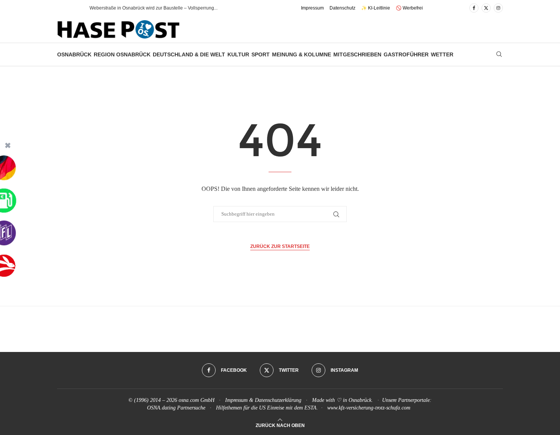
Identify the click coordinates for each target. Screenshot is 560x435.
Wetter (442, 54)
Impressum (312, 8)
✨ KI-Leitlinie (375, 8)
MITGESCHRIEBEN (357, 54)
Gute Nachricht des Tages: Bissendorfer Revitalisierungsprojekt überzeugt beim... (173, 8)
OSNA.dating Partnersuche (176, 408)
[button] (76, 8)
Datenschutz (342, 8)
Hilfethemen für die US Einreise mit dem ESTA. (267, 408)
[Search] (499, 54)
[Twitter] (486, 8)
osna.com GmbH (196, 400)
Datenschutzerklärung (278, 400)
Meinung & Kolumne (301, 54)
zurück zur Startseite (280, 246)
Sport (260, 54)
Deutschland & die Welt (189, 54)
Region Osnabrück (122, 54)
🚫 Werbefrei (409, 8)
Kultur (238, 54)
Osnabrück (74, 54)
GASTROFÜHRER (406, 54)
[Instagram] (498, 8)
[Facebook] (473, 8)
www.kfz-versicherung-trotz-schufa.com (368, 408)
